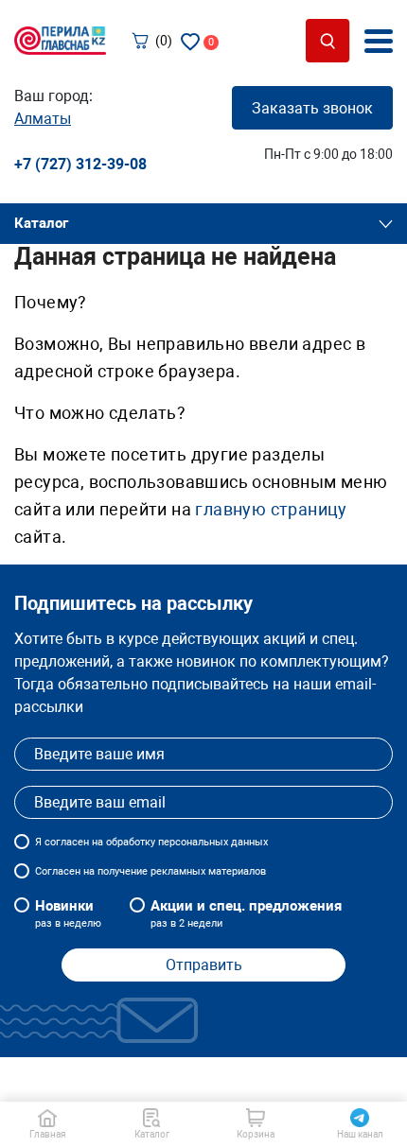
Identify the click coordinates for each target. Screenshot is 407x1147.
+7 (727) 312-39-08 (80, 164)
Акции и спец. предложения (246, 913)
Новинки (68, 913)
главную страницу (270, 509)
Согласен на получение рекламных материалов (150, 871)
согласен (66, 842)
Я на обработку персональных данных (151, 842)
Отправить (204, 965)
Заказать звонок (312, 108)
